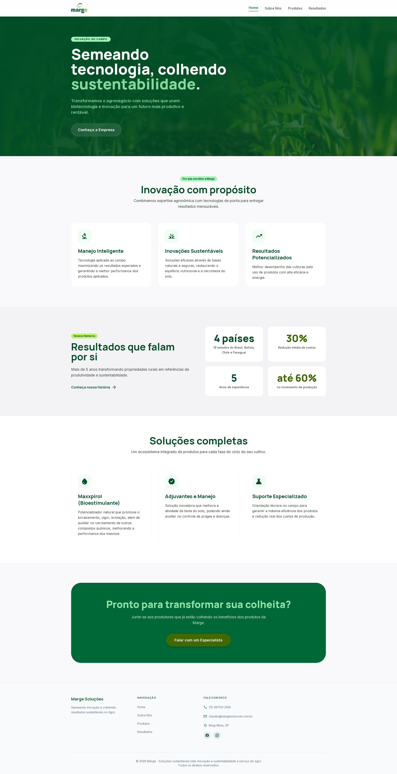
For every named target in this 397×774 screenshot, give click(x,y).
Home (253, 8)
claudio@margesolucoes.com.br (231, 716)
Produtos (295, 8)
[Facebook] (207, 735)
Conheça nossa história (94, 387)
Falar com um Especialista (198, 640)
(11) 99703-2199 (220, 707)
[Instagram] (217, 735)
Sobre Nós (273, 8)
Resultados (317, 8)
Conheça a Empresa (96, 130)
